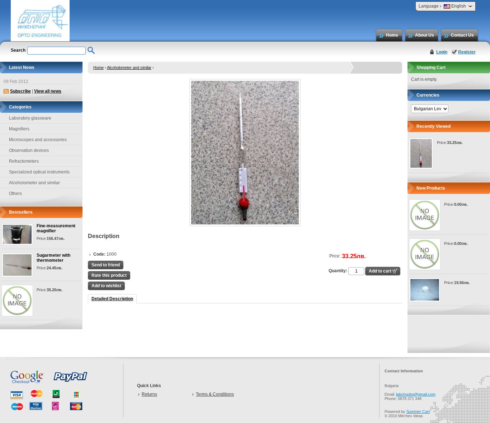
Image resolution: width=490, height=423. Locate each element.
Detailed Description (112, 298)
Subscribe (20, 91)
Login (441, 52)
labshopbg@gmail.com (415, 394)
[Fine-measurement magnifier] (17, 234)
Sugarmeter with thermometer (53, 258)
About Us (424, 35)
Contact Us (462, 35)
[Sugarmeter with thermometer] (17, 265)
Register (467, 52)
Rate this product (109, 275)
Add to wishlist (106, 285)
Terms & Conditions (215, 394)
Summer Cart (418, 411)
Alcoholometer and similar (129, 67)
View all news (47, 91)
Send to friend (105, 265)
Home (392, 35)
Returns (149, 394)
